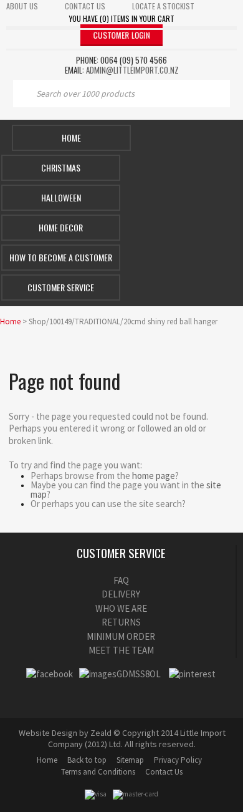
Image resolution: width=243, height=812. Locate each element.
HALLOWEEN (61, 197)
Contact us (85, 6)
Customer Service (60, 287)
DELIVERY (121, 594)
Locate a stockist (163, 6)
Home (71, 137)
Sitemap (130, 760)
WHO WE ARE (121, 608)
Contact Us (164, 771)
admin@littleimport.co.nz (132, 70)
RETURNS (121, 622)
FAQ (121, 580)
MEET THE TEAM (121, 650)
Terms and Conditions (98, 771)
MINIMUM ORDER (121, 636)
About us (22, 6)
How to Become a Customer (60, 257)
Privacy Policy (178, 760)
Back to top (87, 760)
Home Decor (61, 227)
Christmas (60, 167)
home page (153, 475)
